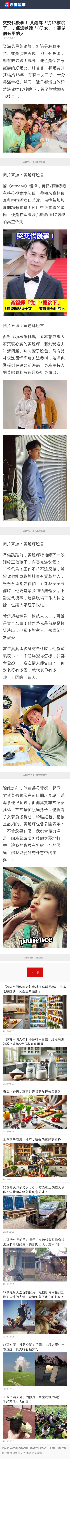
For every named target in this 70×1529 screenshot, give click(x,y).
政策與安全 (19, 1452)
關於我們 (7, 1452)
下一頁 (35, 972)
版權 (39, 1452)
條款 (28, 1452)
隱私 (34, 1452)
